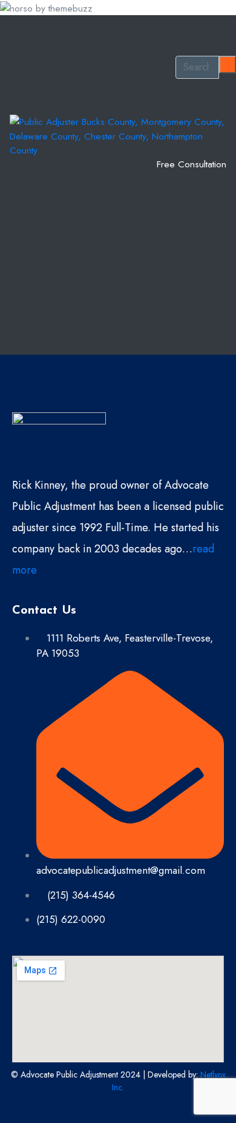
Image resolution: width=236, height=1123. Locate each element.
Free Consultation (191, 164)
